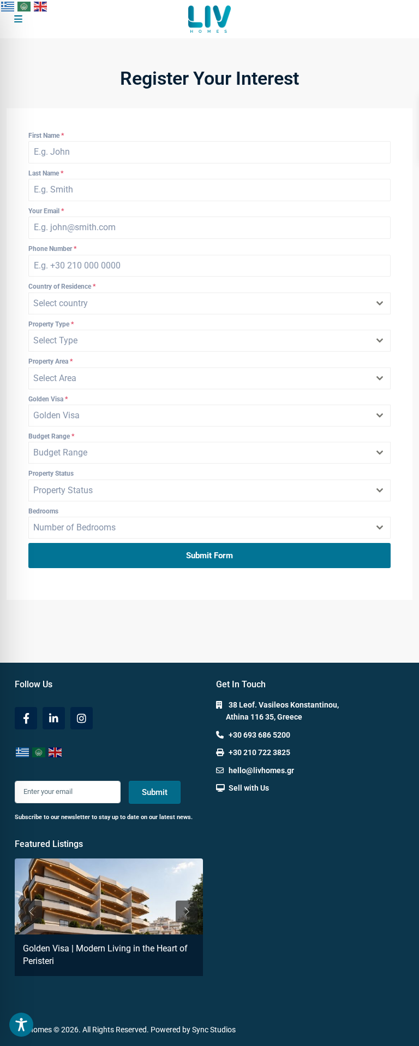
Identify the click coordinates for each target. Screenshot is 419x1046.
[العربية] (24, 6)
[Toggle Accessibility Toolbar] (21, 1025)
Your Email (46, 211)
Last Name (45, 173)
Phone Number (52, 249)
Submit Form (209, 555)
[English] (41, 6)
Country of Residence (61, 286)
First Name (46, 135)
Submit (154, 792)
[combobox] (209, 303)
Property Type (51, 324)
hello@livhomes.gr (261, 770)
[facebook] (26, 718)
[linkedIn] (54, 718)
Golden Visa (48, 399)
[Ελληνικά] (8, 6)
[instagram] (81, 718)
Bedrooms (43, 511)
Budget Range (51, 436)
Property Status (51, 473)
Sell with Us (249, 788)
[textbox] (199, 303)
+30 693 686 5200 (259, 735)
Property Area (50, 361)
